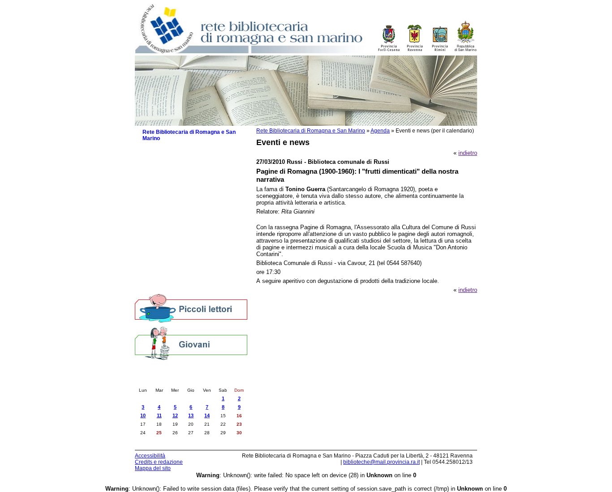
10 (143, 415)
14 (207, 415)
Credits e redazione (159, 462)
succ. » (214, 381)
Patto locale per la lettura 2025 (186, 191)
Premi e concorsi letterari (179, 269)
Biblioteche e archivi (168, 157)
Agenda (380, 130)
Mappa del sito (153, 468)
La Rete (152, 148)
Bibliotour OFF (166, 251)
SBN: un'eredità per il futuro (182, 278)
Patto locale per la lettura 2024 (186, 200)
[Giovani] (191, 342)
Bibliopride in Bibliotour (176, 243)
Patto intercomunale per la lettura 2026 (190, 179)
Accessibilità (150, 456)
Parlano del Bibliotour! (175, 260)
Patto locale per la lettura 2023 (186, 209)
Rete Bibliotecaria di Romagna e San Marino (310, 130)
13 (191, 415)
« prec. (168, 381)
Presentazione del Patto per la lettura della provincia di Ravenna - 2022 (195, 221)
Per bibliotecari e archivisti (176, 287)
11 (159, 415)
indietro (467, 153)
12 (175, 415)
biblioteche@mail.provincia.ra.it (381, 462)
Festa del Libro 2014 (173, 234)
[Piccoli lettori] (191, 309)
